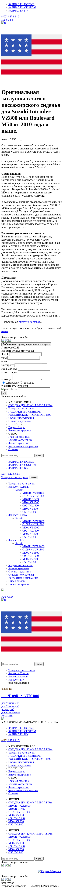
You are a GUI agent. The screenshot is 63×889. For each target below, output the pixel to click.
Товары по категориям (21, 408)
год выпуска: (9, 368)
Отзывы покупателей (21, 574)
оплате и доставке (29, 321)
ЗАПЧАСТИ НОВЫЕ (21, 4)
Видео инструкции (19, 430)
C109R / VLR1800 (33, 496)
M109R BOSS (30, 499)
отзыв (4, 331)
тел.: (4, 357)
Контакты (7, 715)
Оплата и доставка (19, 421)
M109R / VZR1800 (33, 492)
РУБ (3, 596)
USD (10, 596)
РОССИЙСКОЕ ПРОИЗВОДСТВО (29, 414)
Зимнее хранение (18, 443)
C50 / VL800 (29, 511)
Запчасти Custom (18, 486)
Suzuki (19, 489)
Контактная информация (23, 446)
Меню (33, 477)
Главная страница (19, 436)
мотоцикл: (7, 364)
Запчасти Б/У (16, 540)
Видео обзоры (16, 427)
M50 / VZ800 (30, 508)
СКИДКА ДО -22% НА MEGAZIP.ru (30, 405)
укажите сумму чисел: (14, 385)
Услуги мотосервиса (20, 439)
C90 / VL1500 (30, 505)
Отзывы (13, 449)
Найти (39, 455)
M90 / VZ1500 (30, 502)
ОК (4, 393)
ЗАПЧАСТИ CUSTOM (22, 7)
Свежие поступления (21, 417)
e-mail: (5, 361)
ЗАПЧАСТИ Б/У (18, 10)
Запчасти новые (17, 514)
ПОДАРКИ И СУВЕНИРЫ (24, 411)
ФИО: (5, 353)
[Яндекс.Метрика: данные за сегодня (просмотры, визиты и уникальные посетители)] (49, 871)
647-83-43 (10, 16)
